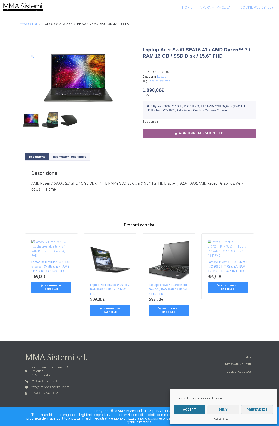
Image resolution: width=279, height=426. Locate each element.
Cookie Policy (221, 418)
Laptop (161, 76)
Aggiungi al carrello (201, 133)
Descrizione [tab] (37, 156)
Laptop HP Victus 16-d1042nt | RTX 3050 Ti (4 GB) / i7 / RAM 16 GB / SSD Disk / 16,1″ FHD (227, 266)
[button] (32, 56)
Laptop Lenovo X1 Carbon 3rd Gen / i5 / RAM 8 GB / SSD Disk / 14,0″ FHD (168, 289)
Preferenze (257, 410)
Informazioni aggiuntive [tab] (69, 156)
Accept (189, 410)
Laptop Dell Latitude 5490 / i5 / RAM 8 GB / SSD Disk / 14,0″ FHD (109, 289)
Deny (223, 410)
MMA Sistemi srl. (29, 23)
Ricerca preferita (159, 81)
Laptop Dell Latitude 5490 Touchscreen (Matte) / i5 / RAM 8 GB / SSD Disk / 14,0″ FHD (51, 266)
